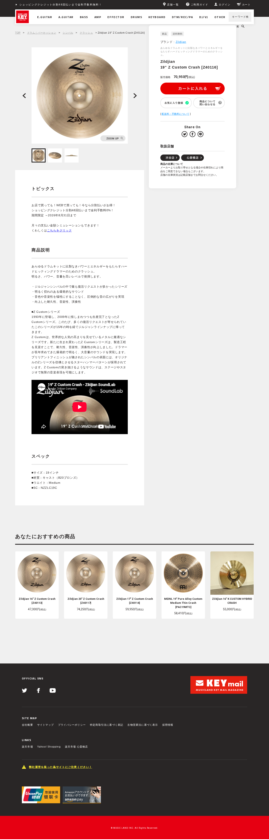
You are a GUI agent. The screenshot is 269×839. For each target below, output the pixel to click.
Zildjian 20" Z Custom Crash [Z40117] (85, 601)
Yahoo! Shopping (49, 746)
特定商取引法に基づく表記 (106, 724)
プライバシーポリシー (72, 724)
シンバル (68, 32)
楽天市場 (27, 746)
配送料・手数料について (175, 114)
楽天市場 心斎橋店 (76, 746)
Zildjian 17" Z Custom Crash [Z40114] (134, 601)
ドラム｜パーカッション (41, 32)
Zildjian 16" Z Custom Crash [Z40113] (37, 601)
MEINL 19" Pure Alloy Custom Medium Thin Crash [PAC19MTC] (183, 603)
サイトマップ (45, 724)
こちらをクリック (59, 230)
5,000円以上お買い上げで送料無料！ (45, 4)
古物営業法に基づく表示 (142, 724)
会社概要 (27, 724)
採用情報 (167, 724)
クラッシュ (86, 32)
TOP (18, 32)
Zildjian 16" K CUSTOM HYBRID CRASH (232, 601)
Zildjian (181, 42)
